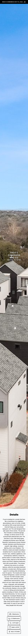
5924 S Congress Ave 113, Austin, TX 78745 (13, 2)
